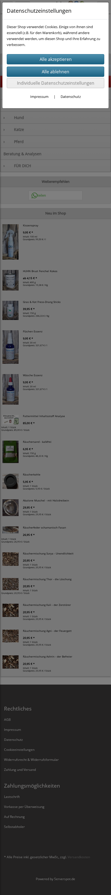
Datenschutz (71, 96)
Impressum (39, 96)
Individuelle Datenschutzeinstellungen (55, 83)
